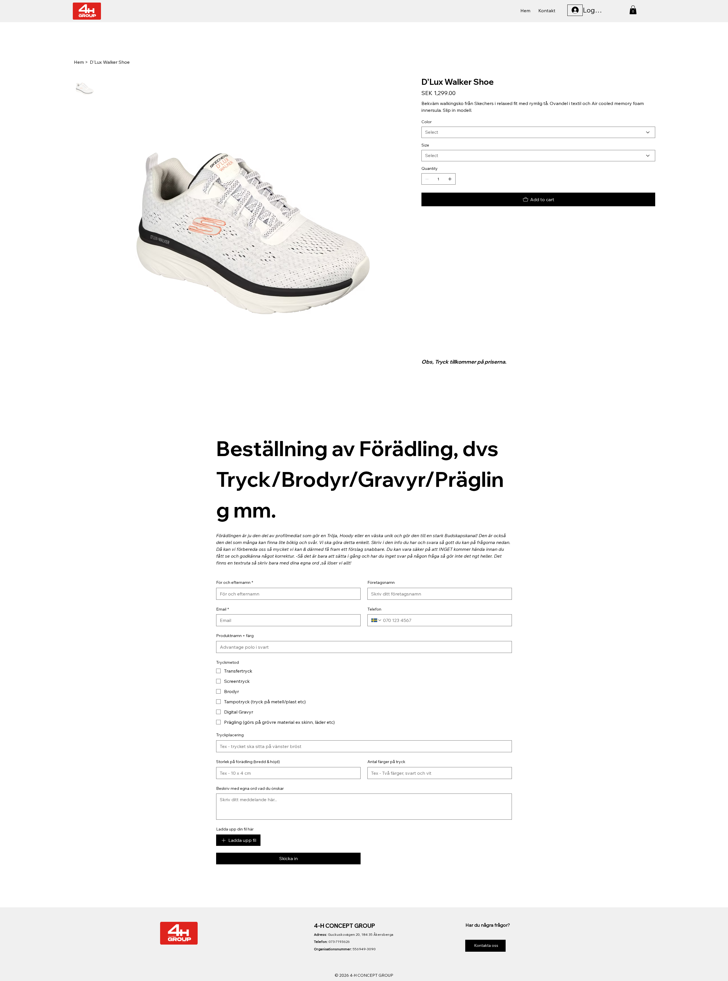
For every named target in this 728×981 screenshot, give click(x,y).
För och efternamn (234, 582)
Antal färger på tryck (386, 761)
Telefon (374, 609)
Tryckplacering (230, 734)
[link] (633, 9)
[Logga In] (575, 10)
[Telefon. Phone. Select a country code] (376, 620)
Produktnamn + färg (235, 635)
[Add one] (450, 179)
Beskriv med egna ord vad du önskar (250, 788)
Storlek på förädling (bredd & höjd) (248, 761)
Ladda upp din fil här (235, 829)
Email (222, 609)
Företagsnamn (381, 582)
